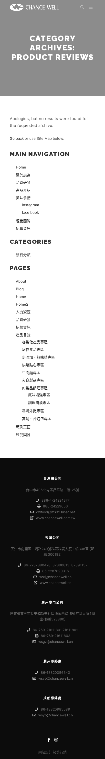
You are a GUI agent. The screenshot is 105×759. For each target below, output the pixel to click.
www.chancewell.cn (55, 583)
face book (30, 212)
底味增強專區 (39, 395)
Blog (20, 289)
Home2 (22, 304)
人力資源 (23, 312)
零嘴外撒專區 (33, 411)
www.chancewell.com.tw (55, 518)
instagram (30, 205)
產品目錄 (23, 335)
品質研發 (23, 182)
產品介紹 (23, 190)
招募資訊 (23, 228)
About (21, 281)
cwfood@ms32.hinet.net (55, 512)
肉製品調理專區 (35, 388)
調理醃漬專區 (39, 402)
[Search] (82, 7)
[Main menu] (90, 7)
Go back (17, 138)
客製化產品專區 (35, 342)
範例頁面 (23, 427)
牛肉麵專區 (31, 372)
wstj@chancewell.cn (55, 577)
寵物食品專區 (33, 349)
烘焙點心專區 (33, 365)
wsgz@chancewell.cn (55, 641)
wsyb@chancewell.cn (55, 678)
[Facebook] (49, 740)
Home (21, 167)
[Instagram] (56, 740)
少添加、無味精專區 (38, 357)
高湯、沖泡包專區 (36, 418)
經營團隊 (23, 221)
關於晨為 (23, 175)
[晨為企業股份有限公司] (34, 7)
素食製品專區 (33, 380)
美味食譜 (23, 198)
